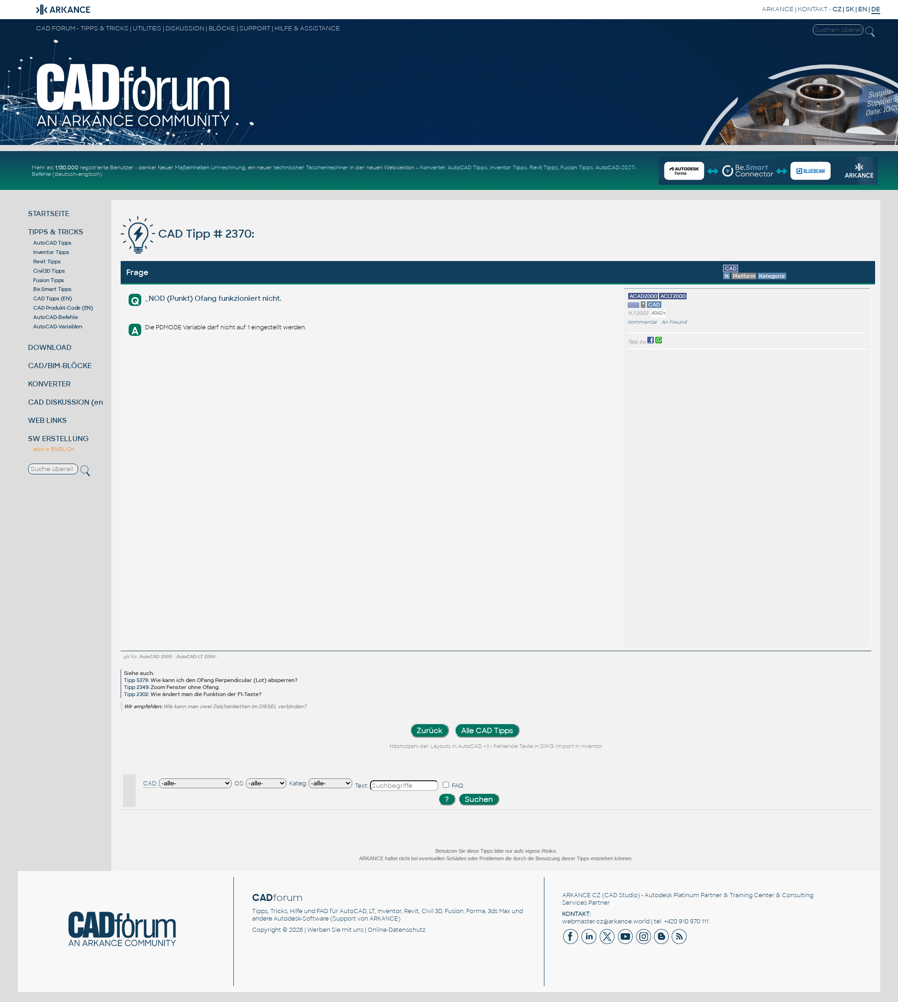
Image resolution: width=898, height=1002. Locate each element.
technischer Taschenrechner (311, 167)
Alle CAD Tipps (487, 730)
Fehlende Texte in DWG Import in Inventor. (548, 746)
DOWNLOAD (50, 347)
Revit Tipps (543, 167)
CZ (837, 9)
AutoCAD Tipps (467, 167)
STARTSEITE (48, 213)
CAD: (150, 783)
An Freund (674, 322)
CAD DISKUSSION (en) (67, 402)
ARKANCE (778, 9)
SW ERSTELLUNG (58, 438)
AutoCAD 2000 (155, 656)
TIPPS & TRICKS (55, 231)
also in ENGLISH (54, 449)
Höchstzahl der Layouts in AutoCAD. (436, 746)
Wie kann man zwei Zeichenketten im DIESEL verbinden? (234, 706)
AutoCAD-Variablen (57, 326)
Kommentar (642, 322)
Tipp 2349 (136, 687)
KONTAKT (812, 9)
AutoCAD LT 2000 (196, 656)
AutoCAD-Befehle (55, 317)
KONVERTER (49, 383)
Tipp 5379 (136, 680)
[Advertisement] (838, 498)
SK (850, 9)
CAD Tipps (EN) (52, 298)
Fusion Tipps (576, 167)
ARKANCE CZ (581, 895)
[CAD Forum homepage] (133, 127)
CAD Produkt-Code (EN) (63, 308)
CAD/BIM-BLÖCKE (60, 365)
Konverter (432, 167)
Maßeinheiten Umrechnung (210, 167)
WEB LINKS (47, 420)
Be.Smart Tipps (52, 289)
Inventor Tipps (508, 167)
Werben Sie (323, 930)
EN (862, 9)
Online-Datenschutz (397, 930)
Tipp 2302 (136, 694)
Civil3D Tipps (49, 271)
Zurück (429, 730)
